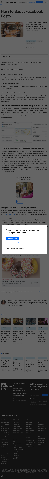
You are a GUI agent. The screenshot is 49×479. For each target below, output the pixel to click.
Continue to (14, 242)
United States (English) (12, 238)
